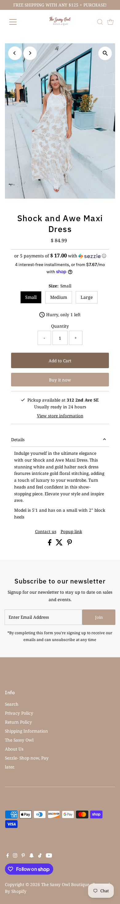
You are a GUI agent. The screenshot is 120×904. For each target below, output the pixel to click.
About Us (14, 749)
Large (87, 297)
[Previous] (15, 53)
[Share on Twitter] (60, 544)
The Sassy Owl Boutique (65, 884)
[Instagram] (15, 856)
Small (31, 297)
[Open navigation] (18, 22)
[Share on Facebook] (50, 544)
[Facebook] (7, 856)
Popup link (71, 531)
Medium (58, 297)
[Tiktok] (40, 856)
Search (11, 704)
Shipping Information (26, 731)
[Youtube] (49, 856)
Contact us (45, 531)
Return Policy (18, 722)
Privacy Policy (19, 713)
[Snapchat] (31, 856)
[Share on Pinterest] (69, 544)
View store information (60, 416)
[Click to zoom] (105, 53)
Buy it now (60, 380)
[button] (60, 256)
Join (99, 617)
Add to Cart (60, 361)
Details (18, 439)
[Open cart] (110, 22)
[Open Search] (100, 22)
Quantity (60, 326)
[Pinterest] (23, 856)
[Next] (30, 53)
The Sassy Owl (19, 740)
